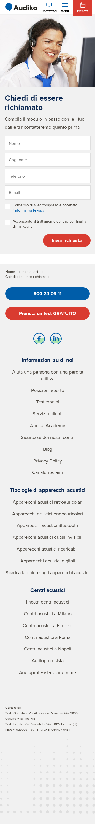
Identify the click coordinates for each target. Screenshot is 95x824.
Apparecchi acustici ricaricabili (48, 549)
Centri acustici (47, 590)
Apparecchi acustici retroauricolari (48, 502)
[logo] (21, 7)
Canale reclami (47, 472)
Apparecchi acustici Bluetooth (47, 525)
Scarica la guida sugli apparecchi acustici (47, 572)
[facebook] (39, 340)
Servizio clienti (47, 413)
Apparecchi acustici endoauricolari (47, 513)
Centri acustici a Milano (48, 613)
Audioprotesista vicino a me (47, 672)
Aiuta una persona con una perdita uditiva (47, 375)
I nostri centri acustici (47, 602)
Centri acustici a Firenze (47, 625)
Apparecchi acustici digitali (47, 560)
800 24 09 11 (47, 293)
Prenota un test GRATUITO (47, 313)
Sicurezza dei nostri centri (47, 437)
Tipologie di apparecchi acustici (48, 490)
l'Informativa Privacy (29, 210)
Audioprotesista (48, 660)
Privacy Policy (47, 460)
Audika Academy (47, 425)
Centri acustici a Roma (47, 637)
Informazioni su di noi (47, 360)
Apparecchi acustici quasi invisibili (47, 537)
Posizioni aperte (47, 390)
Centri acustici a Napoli (47, 648)
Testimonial (47, 401)
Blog (47, 449)
